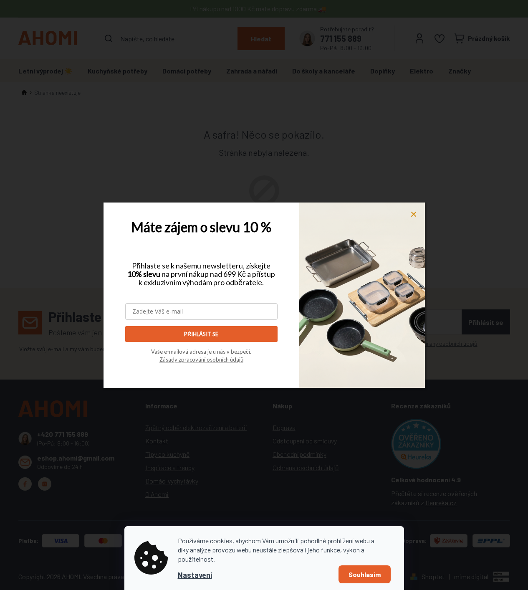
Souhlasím (365, 574)
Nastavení (195, 575)
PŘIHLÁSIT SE (201, 334)
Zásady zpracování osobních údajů (201, 359)
